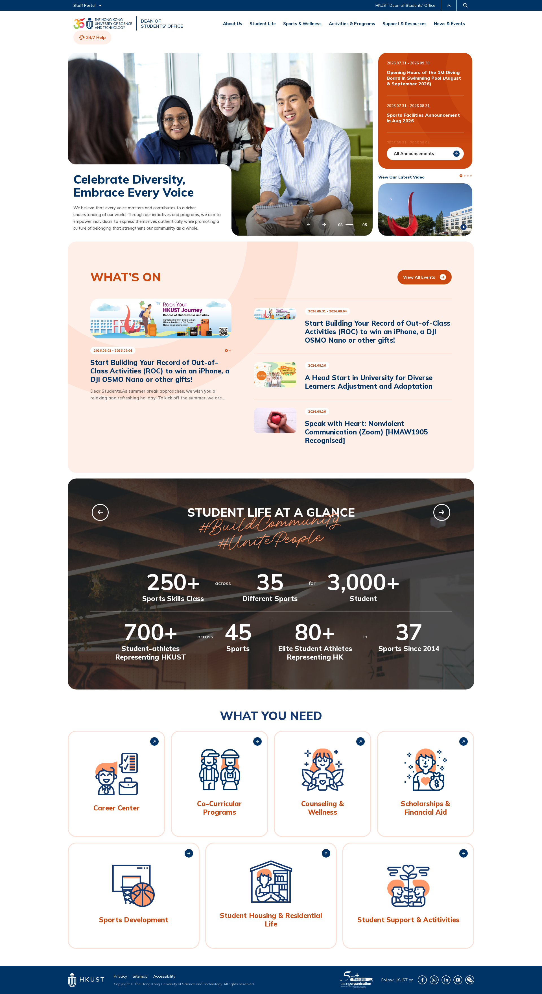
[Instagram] (434, 979)
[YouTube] (457, 979)
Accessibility (164, 976)
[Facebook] (422, 979)
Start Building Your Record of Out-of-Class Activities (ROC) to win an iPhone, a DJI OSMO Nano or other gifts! (377, 331)
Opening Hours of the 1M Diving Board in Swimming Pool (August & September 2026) (424, 77)
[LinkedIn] (446, 979)
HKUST (91, 979)
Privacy (120, 976)
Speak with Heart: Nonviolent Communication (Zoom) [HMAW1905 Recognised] (366, 432)
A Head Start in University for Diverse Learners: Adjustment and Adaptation (368, 381)
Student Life (263, 23)
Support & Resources (405, 23)
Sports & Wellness (302, 23)
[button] (308, 224)
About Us (232, 23)
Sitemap (140, 976)
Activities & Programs (352, 23)
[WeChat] (469, 979)
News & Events (449, 23)
